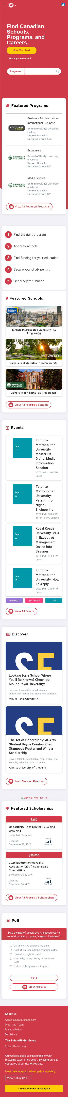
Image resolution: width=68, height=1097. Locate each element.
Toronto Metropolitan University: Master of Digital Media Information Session (45, 454)
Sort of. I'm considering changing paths (36, 950)
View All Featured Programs (29, 206)
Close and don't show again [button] (34, 1088)
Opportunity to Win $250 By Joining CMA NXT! (32, 828)
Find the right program (26, 234)
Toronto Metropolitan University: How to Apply (47, 577)
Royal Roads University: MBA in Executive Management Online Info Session (48, 539)
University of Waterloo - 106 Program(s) (34, 363)
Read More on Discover (26, 781)
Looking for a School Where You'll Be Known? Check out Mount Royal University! (30, 679)
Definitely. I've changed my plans (32, 945)
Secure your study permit (28, 269)
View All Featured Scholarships (31, 897)
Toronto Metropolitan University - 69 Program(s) (34, 331)
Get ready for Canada (25, 281)
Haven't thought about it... (28, 954)
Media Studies (36, 178)
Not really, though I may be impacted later (34, 960)
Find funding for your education (32, 258)
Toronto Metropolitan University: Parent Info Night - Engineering (45, 498)
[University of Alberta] (34, 797)
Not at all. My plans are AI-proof (32, 966)
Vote (34, 977)
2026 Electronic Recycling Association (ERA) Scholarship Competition (28, 866)
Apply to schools (22, 246)
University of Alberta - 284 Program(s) (34, 392)
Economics (34, 150)
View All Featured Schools (28, 405)
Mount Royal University (23, 698)
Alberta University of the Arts (27, 767)
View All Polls (34, 987)
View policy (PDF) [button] (18, 1078)
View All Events (21, 611)
